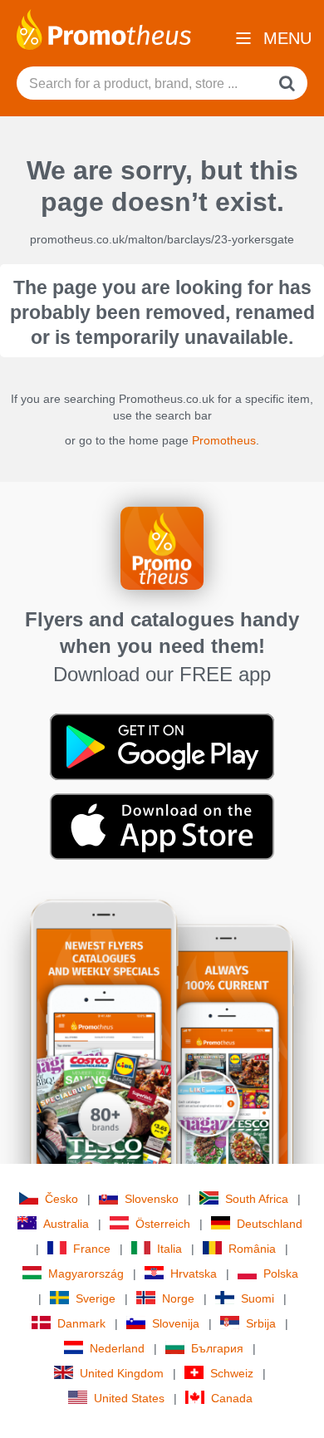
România (252, 1248)
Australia (66, 1223)
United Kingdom (122, 1373)
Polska (280, 1273)
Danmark (81, 1323)
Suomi (257, 1298)
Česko (61, 1198)
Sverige (95, 1298)
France (91, 1248)
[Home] (104, 28)
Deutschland (269, 1223)
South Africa (256, 1198)
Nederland (117, 1348)
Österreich (162, 1223)
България (217, 1348)
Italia (169, 1248)
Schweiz (231, 1373)
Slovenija (175, 1323)
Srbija (261, 1323)
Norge (178, 1298)
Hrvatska (193, 1273)
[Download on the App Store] (162, 825)
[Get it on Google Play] (162, 746)
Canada (232, 1398)
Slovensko (152, 1198)
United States (129, 1398)
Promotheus (224, 440)
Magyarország (86, 1273)
